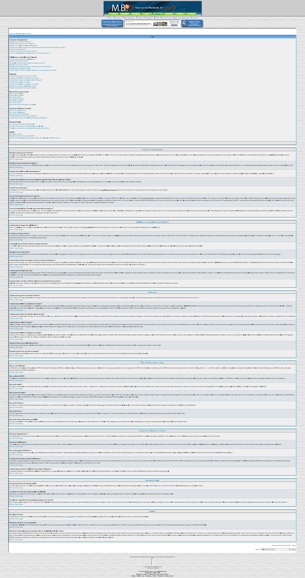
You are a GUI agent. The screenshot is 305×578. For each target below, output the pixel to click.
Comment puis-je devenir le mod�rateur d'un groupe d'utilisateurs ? (28, 118)
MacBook (125, 14)
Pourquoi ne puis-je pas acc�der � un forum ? (22, 86)
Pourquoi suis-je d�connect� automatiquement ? (23, 45)
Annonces (169, 14)
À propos (191, 14)
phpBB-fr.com (155, 568)
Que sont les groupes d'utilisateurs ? (19, 114)
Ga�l (138, 576)
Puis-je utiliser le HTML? (16, 95)
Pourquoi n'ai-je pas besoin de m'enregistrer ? (22, 43)
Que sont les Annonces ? (16, 101)
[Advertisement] (152, 29)
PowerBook (136, 14)
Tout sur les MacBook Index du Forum (20, 33)
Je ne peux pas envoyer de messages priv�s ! (22, 124)
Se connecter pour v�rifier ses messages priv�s (175, 18)
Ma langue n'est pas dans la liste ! (18, 65)
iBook (147, 14)
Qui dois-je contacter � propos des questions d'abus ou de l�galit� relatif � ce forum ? (34, 138)
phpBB (149, 566)
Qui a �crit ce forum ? (15, 134)
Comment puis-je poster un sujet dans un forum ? (23, 76)
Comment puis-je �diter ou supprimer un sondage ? (24, 84)
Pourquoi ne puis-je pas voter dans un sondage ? (23, 88)
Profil (157, 18)
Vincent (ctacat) (168, 576)
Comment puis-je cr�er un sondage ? (20, 82)
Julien (154, 576)
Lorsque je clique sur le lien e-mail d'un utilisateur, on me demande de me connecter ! (33, 70)
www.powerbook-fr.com (145, 571)
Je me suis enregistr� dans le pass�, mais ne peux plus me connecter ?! (30, 53)
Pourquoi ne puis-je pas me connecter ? (20, 41)
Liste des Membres (129, 18)
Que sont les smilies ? (15, 97)
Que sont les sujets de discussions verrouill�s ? (23, 104)
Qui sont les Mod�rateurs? (17, 112)
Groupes (140, 18)
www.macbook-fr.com (160, 571)
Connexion (195, 18)
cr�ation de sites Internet (168, 577)
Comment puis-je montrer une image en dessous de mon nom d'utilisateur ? (30, 66)
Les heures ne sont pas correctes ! (18, 61)
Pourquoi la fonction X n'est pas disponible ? (22, 136)
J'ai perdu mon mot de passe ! (17, 49)
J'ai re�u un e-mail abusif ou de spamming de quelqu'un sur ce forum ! (29, 128)
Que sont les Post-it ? (15, 102)
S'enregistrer (149, 18)
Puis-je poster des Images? (16, 99)
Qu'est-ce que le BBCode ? (17, 93)
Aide (110, 18)
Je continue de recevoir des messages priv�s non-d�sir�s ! (26, 126)
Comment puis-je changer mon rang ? (19, 68)
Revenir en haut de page (16, 159)
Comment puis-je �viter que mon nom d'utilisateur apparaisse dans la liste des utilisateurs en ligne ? (37, 47)
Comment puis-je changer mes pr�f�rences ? (22, 59)
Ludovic (145, 574)
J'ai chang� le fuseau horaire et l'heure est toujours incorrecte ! (27, 63)
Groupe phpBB (69, 516)
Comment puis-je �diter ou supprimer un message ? (24, 78)
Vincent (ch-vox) (154, 574)
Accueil (113, 14)
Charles (162, 574)
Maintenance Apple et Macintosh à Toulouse (156, 577)
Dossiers (180, 14)
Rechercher (118, 18)
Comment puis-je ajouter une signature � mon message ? (25, 80)
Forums (158, 14)
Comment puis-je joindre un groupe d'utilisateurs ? (23, 116)
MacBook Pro (144, 577)
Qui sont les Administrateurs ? (17, 110)
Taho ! (167, 574)
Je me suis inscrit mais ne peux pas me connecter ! (23, 51)
